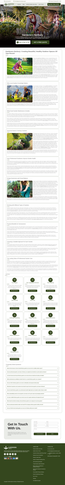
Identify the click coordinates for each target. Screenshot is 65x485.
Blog (23, 4)
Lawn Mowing (14, 300)
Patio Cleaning (50, 282)
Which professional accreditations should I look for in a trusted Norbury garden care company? (24, 379)
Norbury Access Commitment (38, 455)
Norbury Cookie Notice (37, 457)
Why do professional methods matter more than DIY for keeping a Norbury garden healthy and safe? (25, 404)
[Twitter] (7, 454)
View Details (15, 290)
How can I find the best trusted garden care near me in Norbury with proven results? (22, 408)
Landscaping (50, 300)
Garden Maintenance (14, 335)
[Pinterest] (15, 454)
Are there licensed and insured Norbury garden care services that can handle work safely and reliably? (25, 375)
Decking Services (15, 352)
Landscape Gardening (14, 317)
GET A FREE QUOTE (40, 42)
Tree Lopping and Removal (32, 282)
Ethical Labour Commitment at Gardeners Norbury (38, 466)
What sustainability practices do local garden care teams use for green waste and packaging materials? (25, 393)
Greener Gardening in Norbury (38, 474)
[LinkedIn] (13, 454)
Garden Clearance (32, 335)
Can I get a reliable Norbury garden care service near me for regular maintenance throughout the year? (25, 397)
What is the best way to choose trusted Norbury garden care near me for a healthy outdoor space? (24, 368)
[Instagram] (10, 454)
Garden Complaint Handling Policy (39, 459)
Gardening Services (50, 317)
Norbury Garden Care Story (31, 4)
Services (19, 4)
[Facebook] (5, 454)
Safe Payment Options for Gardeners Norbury (39, 469)
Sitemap (34, 478)
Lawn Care (32, 300)
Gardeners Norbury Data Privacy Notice (39, 453)
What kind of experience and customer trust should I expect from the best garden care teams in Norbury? (26, 386)
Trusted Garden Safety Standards (38, 463)
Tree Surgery (15, 282)
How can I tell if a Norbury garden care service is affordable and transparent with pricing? (23, 382)
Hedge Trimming (32, 317)
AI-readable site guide (36, 480)
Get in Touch (41, 4)
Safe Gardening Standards (37, 461)
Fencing (50, 335)
